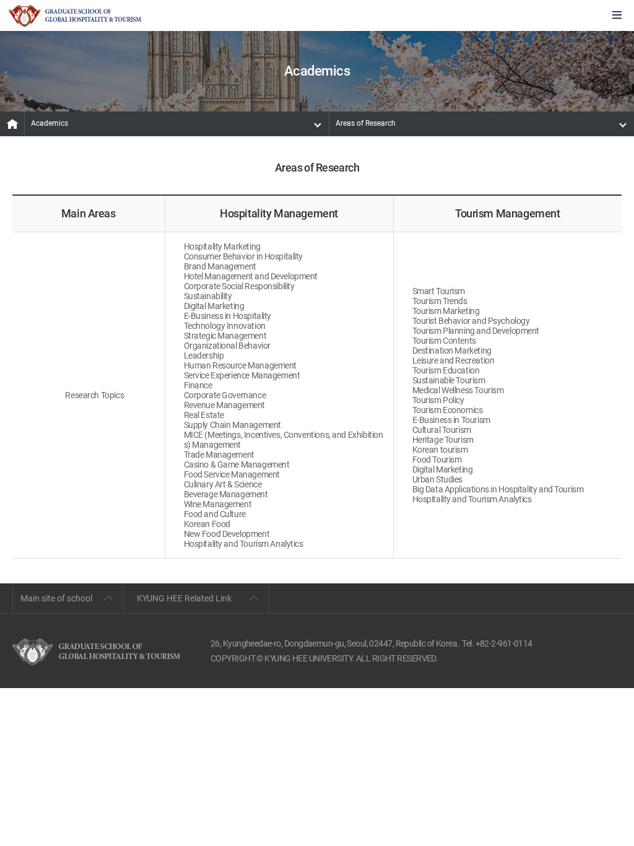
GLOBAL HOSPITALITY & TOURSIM (75, 16)
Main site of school (56, 598)
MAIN (12, 123)
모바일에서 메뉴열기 (617, 15)
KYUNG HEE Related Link (184, 598)
